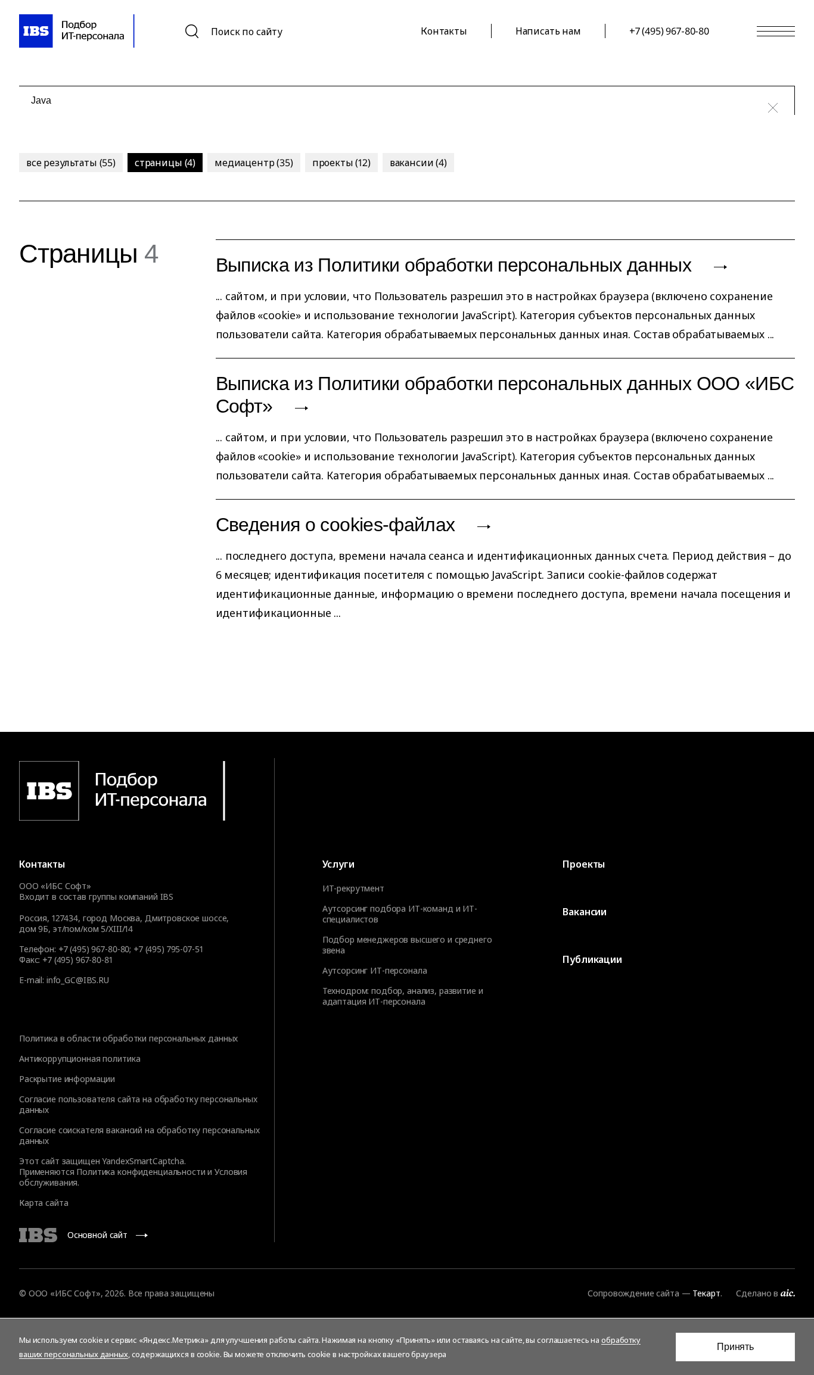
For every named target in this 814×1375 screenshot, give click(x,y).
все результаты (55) (71, 162)
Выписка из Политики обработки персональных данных (456, 265)
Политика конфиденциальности (140, 1171)
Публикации (592, 959)
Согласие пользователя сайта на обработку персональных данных (138, 1104)
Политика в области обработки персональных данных (128, 1038)
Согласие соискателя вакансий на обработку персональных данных (139, 1135)
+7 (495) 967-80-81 (77, 959)
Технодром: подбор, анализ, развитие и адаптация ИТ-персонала (402, 996)
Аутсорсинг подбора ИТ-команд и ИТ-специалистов (399, 914)
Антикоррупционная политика (79, 1058)
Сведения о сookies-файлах (338, 524)
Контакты (444, 31)
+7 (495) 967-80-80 (669, 31)
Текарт (706, 1293)
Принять (735, 1347)
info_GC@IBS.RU (77, 980)
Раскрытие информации (67, 1078)
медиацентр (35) (254, 162)
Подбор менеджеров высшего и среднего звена (407, 945)
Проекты (584, 864)
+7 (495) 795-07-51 (168, 949)
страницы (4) (165, 162)
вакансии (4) (418, 162)
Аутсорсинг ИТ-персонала (374, 970)
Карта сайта (43, 1202)
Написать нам (548, 31)
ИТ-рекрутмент (353, 888)
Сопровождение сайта (633, 1293)
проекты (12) (341, 162)
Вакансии (585, 911)
